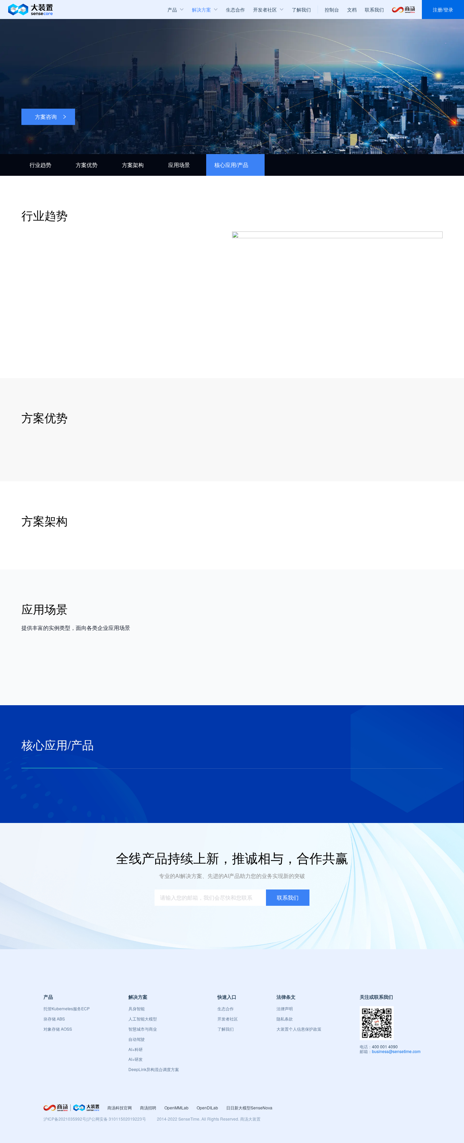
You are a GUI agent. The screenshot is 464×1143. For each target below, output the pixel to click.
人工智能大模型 (142, 1019)
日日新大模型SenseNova (249, 1107)
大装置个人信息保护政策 (298, 1029)
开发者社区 (227, 1019)
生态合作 (225, 1008)
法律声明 (284, 1008)
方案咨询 (46, 116)
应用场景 (179, 165)
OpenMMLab (176, 1107)
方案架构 (133, 165)
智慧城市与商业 (142, 1029)
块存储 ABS (54, 1019)
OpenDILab (207, 1107)
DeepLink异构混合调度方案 (153, 1069)
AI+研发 (135, 1059)
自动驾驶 (136, 1039)
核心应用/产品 (231, 165)
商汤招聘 (148, 1107)
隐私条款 (284, 1019)
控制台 (332, 9)
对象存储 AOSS (57, 1029)
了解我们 (225, 1029)
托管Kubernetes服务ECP (66, 1008)
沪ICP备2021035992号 (64, 1119)
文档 (352, 9)
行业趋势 (40, 165)
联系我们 (374, 9)
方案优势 (86, 165)
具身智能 (136, 1008)
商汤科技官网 (119, 1107)
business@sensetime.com (396, 1051)
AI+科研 (135, 1049)
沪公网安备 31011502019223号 (116, 1119)
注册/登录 (443, 9)
